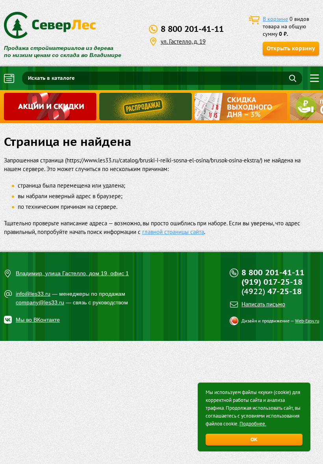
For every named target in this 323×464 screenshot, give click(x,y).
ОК (254, 439)
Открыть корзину (291, 48)
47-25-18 (271, 291)
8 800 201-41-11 (192, 29)
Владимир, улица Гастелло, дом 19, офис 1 (72, 273)
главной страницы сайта (173, 232)
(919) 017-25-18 (272, 282)
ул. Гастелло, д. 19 (183, 41)
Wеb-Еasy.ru (307, 321)
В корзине (275, 18)
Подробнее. (252, 423)
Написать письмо (263, 304)
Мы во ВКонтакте (38, 320)
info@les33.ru (33, 294)
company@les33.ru (40, 302)
